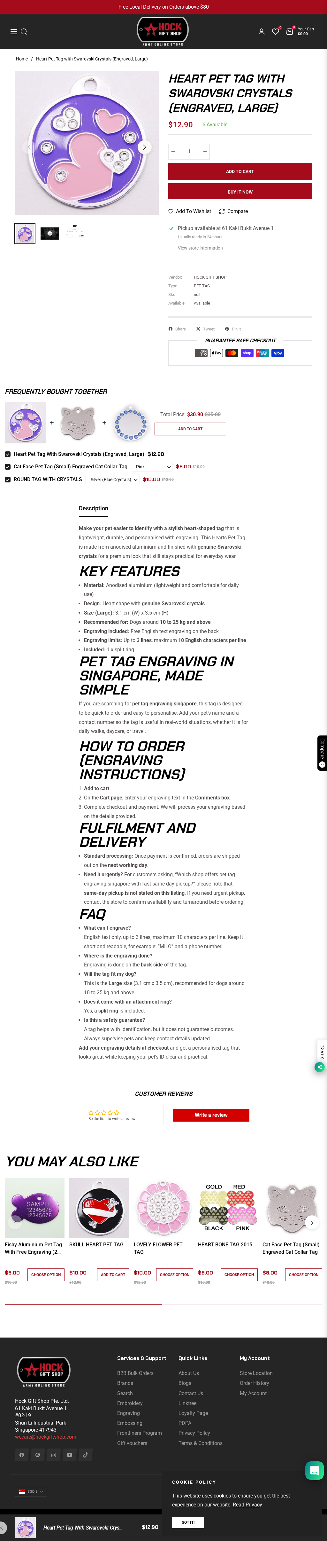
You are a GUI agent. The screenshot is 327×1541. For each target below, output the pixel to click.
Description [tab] (93, 508)
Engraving (128, 1413)
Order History (254, 1383)
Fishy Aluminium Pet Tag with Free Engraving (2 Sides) (33, 1249)
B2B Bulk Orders (135, 1373)
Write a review (211, 1115)
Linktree (187, 1403)
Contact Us (191, 1393)
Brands (125, 1383)
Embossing (129, 1423)
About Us (189, 1373)
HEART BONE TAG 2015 (225, 1245)
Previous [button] (29, 147)
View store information (200, 247)
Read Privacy (247, 1505)
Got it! (188, 1522)
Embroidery (130, 1403)
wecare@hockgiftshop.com (45, 1437)
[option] (87, 143)
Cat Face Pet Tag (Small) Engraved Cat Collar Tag (70, 467)
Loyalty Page (193, 1413)
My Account (253, 1393)
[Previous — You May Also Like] (15, 1222)
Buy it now (240, 192)
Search (125, 1393)
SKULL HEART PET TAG (96, 1245)
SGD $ (32, 1491)
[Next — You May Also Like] (312, 1222)
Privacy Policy (194, 1433)
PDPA (185, 1423)
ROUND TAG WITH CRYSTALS (48, 479)
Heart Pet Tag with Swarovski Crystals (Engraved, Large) (79, 454)
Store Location (256, 1373)
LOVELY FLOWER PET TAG (158, 1248)
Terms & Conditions (201, 1443)
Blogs (185, 1383)
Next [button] (145, 147)
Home (22, 58)
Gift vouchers (132, 1443)
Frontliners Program (139, 1433)
